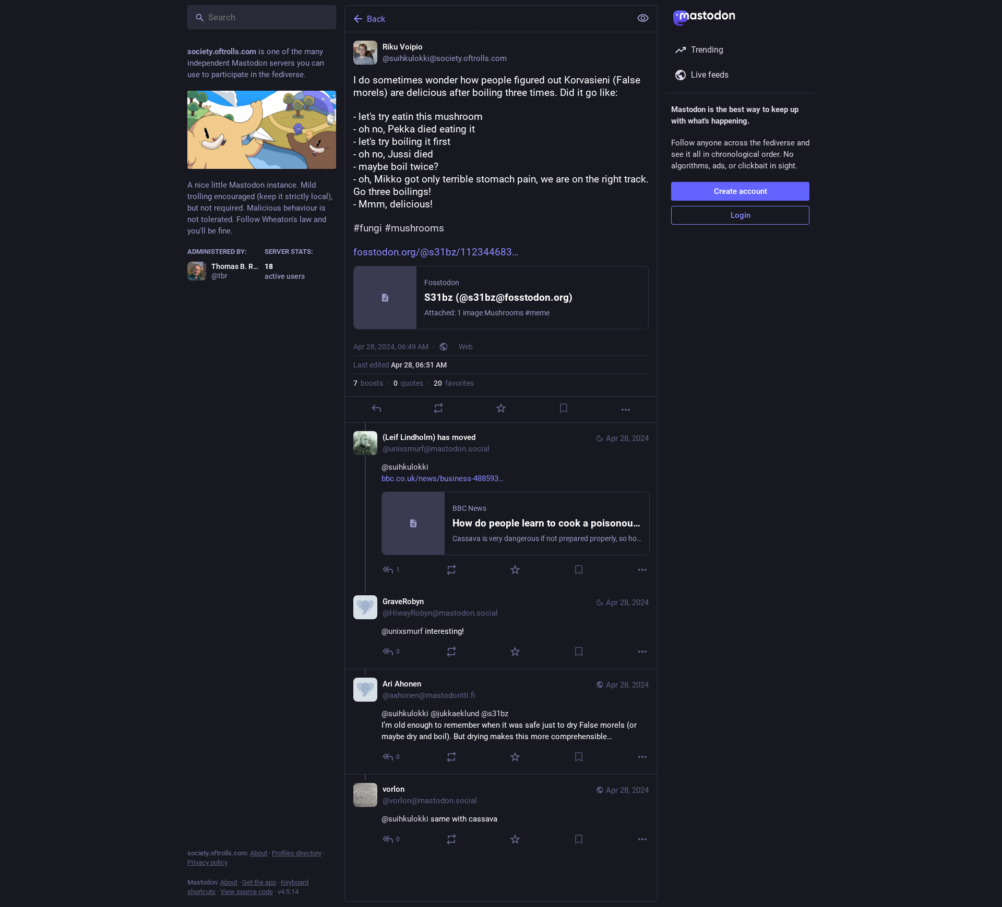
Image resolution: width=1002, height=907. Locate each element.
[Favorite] (501, 408)
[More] (625, 409)
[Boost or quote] (438, 408)
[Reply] (376, 408)
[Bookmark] (563, 408)
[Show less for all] (643, 18)
